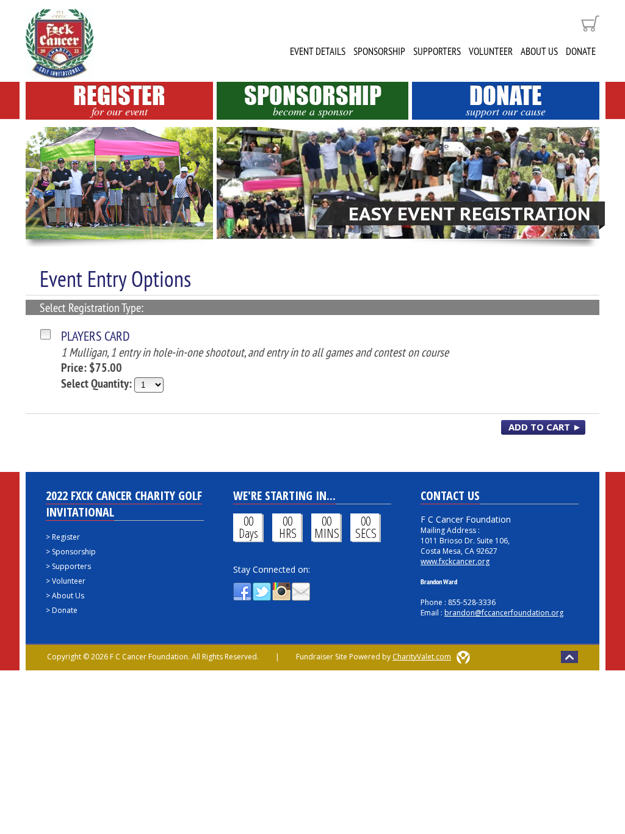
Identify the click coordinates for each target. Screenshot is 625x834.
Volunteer (491, 51)
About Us (539, 51)
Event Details (317, 51)
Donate (581, 51)
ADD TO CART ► (545, 427)
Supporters (437, 51)
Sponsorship (379, 51)
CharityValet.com (421, 656)
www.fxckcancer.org (455, 561)
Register (119, 100)
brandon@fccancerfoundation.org (503, 612)
